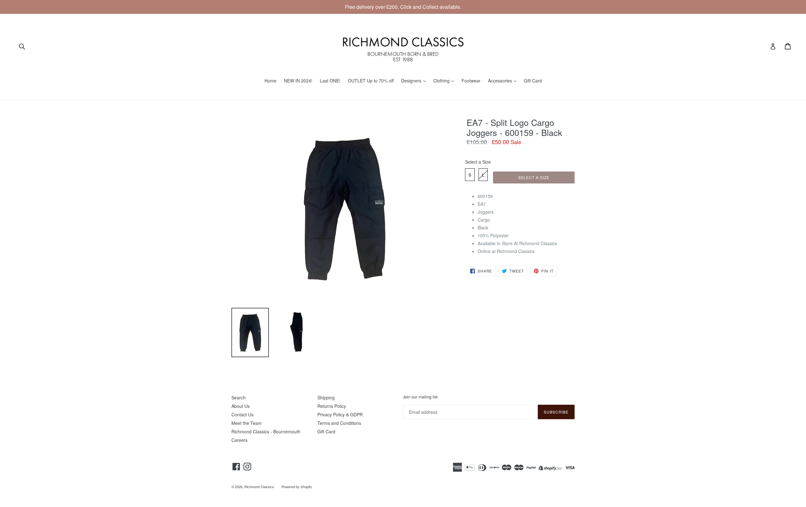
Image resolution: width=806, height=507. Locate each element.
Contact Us (242, 414)
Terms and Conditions (339, 423)
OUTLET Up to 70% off (371, 80)
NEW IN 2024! (298, 80)
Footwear (471, 80)
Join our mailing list (420, 396)
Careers (239, 440)
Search (238, 397)
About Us (240, 406)
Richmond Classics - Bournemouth (265, 431)
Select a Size (478, 162)
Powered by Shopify (296, 486)
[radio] (470, 174)
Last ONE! (330, 80)
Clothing (442, 80)
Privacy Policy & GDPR (340, 414)
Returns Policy (331, 406)
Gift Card (533, 80)
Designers (412, 80)
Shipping (326, 397)
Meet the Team (246, 423)
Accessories (500, 80)
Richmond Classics (259, 486)
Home (270, 80)
